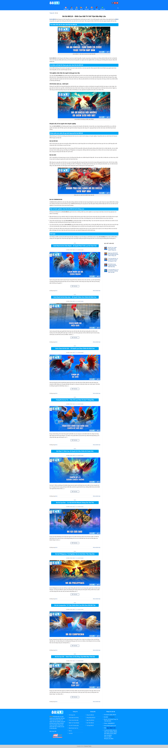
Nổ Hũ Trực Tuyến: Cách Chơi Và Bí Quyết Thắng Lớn (112, 249)
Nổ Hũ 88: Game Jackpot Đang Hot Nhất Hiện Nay (112, 265)
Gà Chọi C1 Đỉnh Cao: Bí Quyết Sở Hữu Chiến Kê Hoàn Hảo (74, 451)
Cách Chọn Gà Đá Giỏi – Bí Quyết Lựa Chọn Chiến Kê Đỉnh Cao (75, 348)
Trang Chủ (66, 9)
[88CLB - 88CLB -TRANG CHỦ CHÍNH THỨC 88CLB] (56, 3)
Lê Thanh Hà (111, 717)
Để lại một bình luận (96, 290)
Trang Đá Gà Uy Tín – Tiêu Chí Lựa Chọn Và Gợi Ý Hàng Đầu (75, 400)
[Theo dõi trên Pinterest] (115, 3)
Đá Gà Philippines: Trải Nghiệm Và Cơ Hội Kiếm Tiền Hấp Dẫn (75, 554)
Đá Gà (97, 9)
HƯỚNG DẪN (102, 9)
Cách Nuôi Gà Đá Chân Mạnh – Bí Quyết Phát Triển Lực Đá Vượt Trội (74, 246)
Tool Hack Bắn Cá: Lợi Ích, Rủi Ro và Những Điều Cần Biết (113, 271)
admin (82, 301)
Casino (71, 9)
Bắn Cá (76, 9)
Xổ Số (92, 9)
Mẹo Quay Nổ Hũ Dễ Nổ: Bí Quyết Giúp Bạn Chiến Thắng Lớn (113, 254)
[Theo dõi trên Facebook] (112, 3)
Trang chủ (52, 13)
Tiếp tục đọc (75, 286)
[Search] (117, 8)
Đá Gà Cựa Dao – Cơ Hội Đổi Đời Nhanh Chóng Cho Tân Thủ (75, 502)
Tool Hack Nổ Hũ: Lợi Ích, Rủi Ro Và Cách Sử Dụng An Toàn (113, 260)
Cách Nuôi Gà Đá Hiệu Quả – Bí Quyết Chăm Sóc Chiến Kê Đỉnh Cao (74, 297)
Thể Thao (87, 9)
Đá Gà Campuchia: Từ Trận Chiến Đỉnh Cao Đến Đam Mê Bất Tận (74, 605)
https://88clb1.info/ (111, 728)
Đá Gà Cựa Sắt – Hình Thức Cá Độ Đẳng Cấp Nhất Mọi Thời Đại (75, 656)
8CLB (51, 716)
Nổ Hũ (81, 9)
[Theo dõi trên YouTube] (117, 3)
